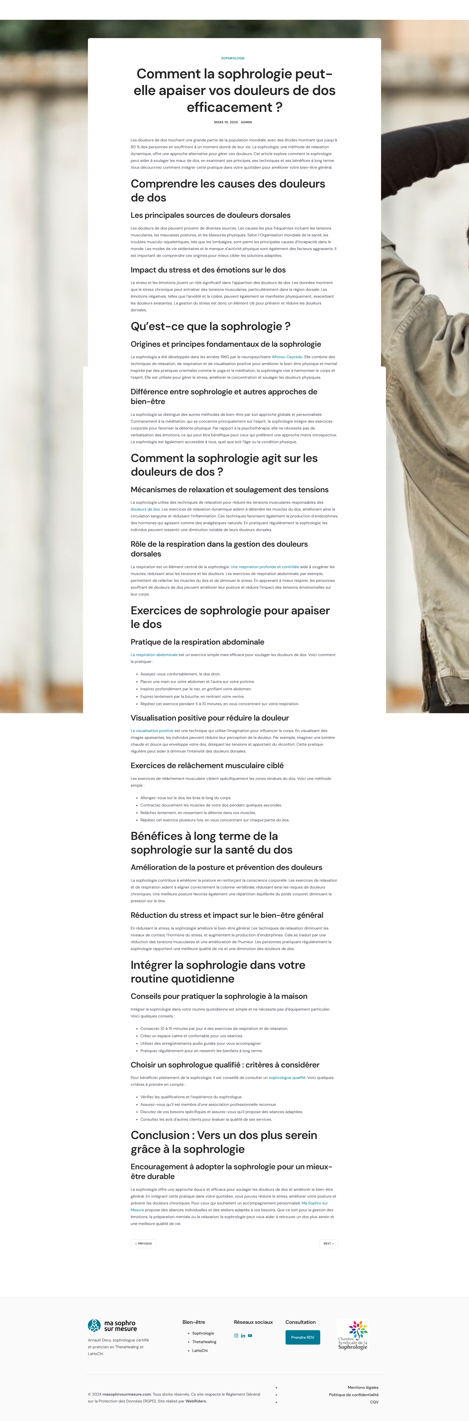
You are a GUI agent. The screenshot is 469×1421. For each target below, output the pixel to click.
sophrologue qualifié (287, 1077)
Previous (145, 1243)
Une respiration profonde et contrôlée (265, 566)
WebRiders (196, 1401)
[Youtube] (250, 1336)
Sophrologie (233, 58)
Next (327, 1243)
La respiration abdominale (154, 654)
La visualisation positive (152, 730)
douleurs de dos (145, 509)
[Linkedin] (243, 1336)
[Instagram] (236, 1336)
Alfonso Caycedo (287, 356)
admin (246, 122)
